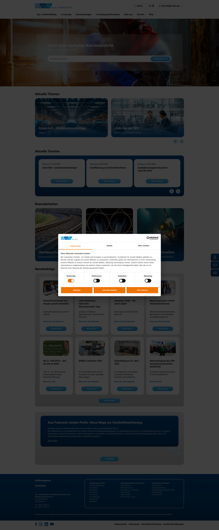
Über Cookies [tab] (143, 246)
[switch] (96, 281)
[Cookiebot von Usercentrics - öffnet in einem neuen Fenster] (148, 238)
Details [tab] (109, 246)
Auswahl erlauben (109, 290)
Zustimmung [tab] (75, 246)
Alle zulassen (142, 290)
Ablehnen (77, 290)
